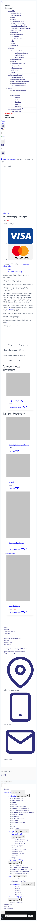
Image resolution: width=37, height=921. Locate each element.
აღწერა (8, 269)
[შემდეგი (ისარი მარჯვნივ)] (5, 783)
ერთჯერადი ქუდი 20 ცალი (16, 543)
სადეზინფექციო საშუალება (12, 638)
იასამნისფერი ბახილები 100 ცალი (19, 445)
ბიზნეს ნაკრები (9, 117)
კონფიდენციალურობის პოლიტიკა (14, 651)
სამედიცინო (7, 266)
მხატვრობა (18, 102)
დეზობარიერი (15, 36)
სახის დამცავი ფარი (16, 59)
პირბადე (6, 640)
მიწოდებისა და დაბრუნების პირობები (15, 649)
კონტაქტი (7, 633)
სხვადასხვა (18, 106)
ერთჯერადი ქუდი (15, 65)
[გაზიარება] (5, 781)
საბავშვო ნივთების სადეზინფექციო (20, 81)
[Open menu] (3, 153)
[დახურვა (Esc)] (2, 781)
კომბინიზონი (14, 70)
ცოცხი (13, 43)
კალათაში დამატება (15, 407)
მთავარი (6, 627)
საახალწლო (18, 104)
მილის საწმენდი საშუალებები (19, 26)
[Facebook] (2, 776)
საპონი (13, 17)
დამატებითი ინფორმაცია (14, 271)
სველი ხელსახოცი (16, 15)
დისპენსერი (14, 32)
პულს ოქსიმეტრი (19, 55)
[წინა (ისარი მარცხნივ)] (2, 783)
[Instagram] (4, 776)
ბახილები (13, 61)
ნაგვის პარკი (14, 45)
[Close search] (3, 912)
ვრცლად (12, 451)
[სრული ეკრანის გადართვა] (7, 781)
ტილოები (13, 19)
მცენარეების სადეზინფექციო (18, 83)
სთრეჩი (13, 72)
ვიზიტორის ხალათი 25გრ (16, 401)
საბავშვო (17, 97)
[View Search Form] (3, 126)
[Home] (2, 159)
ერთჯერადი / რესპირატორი (18, 92)
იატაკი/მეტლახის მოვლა (17, 21)
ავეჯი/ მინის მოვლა (16, 30)
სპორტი (17, 99)
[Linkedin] (6, 776)
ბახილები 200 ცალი (14, 606)
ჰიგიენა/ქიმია (8, 642)
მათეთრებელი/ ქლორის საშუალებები (21, 28)
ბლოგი (6, 629)
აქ (7, 322)
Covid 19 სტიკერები (16, 111)
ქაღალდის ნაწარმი (16, 13)
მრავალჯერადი (16, 884)
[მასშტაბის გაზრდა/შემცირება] (10, 781)
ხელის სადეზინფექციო (17, 77)
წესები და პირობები (10, 653)
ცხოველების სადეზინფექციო (18, 85)
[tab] (20, 270)
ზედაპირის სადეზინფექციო (18, 79)
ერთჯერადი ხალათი (16, 68)
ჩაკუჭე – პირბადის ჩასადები (18, 90)
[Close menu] (1, 785)
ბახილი (10, 310)
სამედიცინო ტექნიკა (17, 834)
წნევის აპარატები (19, 57)
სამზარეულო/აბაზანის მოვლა (19, 23)
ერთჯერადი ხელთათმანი (18, 63)
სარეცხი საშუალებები (17, 34)
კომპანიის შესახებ (9, 631)
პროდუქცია (7, 792)
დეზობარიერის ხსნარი (17, 38)
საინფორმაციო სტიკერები (16, 897)
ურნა (12, 41)
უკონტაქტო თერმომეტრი (21, 53)
